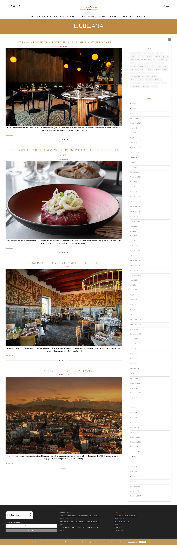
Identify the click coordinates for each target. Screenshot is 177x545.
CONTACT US (142, 16)
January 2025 (134, 152)
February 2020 (135, 368)
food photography (160, 59)
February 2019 (135, 427)
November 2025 (135, 123)
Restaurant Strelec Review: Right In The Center (64, 263)
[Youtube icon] (14, 6)
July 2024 (133, 162)
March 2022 (134, 245)
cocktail (149, 56)
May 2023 (133, 182)
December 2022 (135, 206)
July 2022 (133, 231)
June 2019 (133, 407)
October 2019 (134, 388)
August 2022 (134, 226)
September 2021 (135, 275)
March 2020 (134, 363)
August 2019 (134, 398)
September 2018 (135, 452)
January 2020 (134, 373)
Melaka (133, 73)
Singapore (157, 79)
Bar (162, 53)
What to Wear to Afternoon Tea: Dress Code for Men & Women (80, 515)
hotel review (156, 66)
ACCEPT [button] (142, 542)
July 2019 (133, 402)
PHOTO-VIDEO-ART (108, 16)
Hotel (147, 66)
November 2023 (135, 177)
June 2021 (133, 290)
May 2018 (133, 471)
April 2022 (133, 241)
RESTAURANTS (63, 139)
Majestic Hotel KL (120, 527)
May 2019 (133, 412)
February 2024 (135, 172)
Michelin (141, 73)
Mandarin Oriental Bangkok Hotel (126, 515)
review (154, 76)
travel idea (135, 86)
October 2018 (134, 447)
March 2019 (134, 422)
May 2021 (133, 295)
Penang (155, 73)
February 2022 (135, 250)
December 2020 (135, 319)
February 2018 (135, 486)
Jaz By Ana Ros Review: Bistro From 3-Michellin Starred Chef (63, 42)
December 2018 (135, 437)
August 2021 (134, 280)
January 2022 (134, 255)
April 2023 (133, 187)
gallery (133, 63)
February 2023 (135, 196)
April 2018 (133, 476)
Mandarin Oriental (161, 69)
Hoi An (141, 66)
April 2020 (133, 358)
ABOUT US (128, 16)
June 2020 (133, 349)
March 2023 (134, 192)
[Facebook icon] (8, 6)
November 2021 (135, 265)
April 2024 (133, 167)
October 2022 (134, 216)
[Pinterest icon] (16, 6)
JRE (132, 69)
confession (135, 59)
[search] (164, 6)
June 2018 (133, 466)
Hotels (165, 66)
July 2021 (133, 285)
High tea (160, 63)
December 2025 (135, 118)
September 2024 (135, 157)
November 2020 (135, 324)
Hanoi (140, 63)
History (133, 66)
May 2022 (133, 236)
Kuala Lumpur (139, 69)
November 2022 (135, 211)
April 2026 (133, 108)
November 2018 (135, 442)
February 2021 (135, 309)
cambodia (141, 56)
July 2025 (133, 133)
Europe (143, 59)
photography (135, 76)
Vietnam (154, 86)
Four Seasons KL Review (122, 521)
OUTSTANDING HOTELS (71, 16)
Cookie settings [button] (132, 542)
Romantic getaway (137, 79)
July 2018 (133, 461)
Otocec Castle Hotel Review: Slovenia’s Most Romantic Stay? (79, 521)
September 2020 (135, 334)
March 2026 (134, 113)
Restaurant (146, 76)
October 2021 (134, 270)
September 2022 (135, 221)
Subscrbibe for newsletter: (15, 523)
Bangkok (155, 53)
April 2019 (133, 417)
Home (31, 16)
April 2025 (133, 142)
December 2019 (135, 378)
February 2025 (135, 147)
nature (148, 73)
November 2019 (135, 383)
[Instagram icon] (19, 6)
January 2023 (134, 201)
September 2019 (135, 393)
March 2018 (134, 481)
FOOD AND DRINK (46, 16)
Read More (9, 135)
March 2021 (134, 304)
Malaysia (149, 69)
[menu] (167, 6)
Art (144, 53)
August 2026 (134, 103)
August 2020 (134, 339)
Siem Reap (149, 79)
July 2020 (133, 344)
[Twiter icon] (11, 6)
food (150, 59)
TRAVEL (92, 16)
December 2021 (135, 260)
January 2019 (134, 432)
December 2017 (135, 496)
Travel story (145, 86)
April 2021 (133, 299)
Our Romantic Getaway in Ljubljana (63, 371)
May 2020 (133, 353)
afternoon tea (136, 53)
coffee (165, 56)
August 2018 (134, 456)
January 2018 (134, 491)
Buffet (133, 56)
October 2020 (134, 329)
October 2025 (134, 128)
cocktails (158, 56)
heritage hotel (150, 63)
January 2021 (134, 314)
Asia (149, 53)
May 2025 (133, 138)
